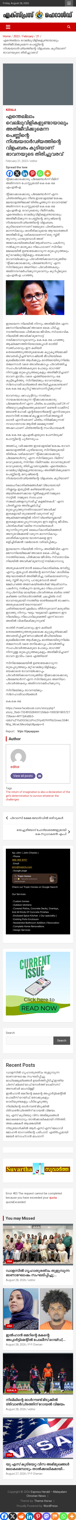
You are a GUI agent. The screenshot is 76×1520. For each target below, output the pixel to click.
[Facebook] (9, 173)
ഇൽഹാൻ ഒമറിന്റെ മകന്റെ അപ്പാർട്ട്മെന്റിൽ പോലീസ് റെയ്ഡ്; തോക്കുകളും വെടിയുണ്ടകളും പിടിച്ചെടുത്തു (36, 1097)
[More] (47, 173)
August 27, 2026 (16, 1473)
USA (9, 1261)
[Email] (39, 776)
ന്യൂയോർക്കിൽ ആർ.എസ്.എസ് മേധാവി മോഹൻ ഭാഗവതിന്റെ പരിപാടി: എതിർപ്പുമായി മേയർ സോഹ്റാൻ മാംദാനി (37, 1132)
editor (33, 161)
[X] (17, 173)
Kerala (11, 109)
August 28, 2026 (16, 1280)
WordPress (50, 1506)
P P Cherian (35, 1344)
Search (10, 1033)
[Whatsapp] (40, 173)
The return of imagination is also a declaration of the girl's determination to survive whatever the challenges (38, 795)
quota (53, 1197)
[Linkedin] (24, 173)
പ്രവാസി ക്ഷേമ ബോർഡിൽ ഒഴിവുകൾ (36, 818)
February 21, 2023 (17, 161)
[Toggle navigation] (8, 27)
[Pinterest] (32, 173)
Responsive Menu (69, 3)
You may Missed (20, 1218)
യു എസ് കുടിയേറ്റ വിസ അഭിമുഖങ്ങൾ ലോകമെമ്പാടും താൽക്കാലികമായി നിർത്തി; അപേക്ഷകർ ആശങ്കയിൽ (35, 1119)
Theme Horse (43, 1501)
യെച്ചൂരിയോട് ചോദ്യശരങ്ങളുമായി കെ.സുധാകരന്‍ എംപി (41, 832)
